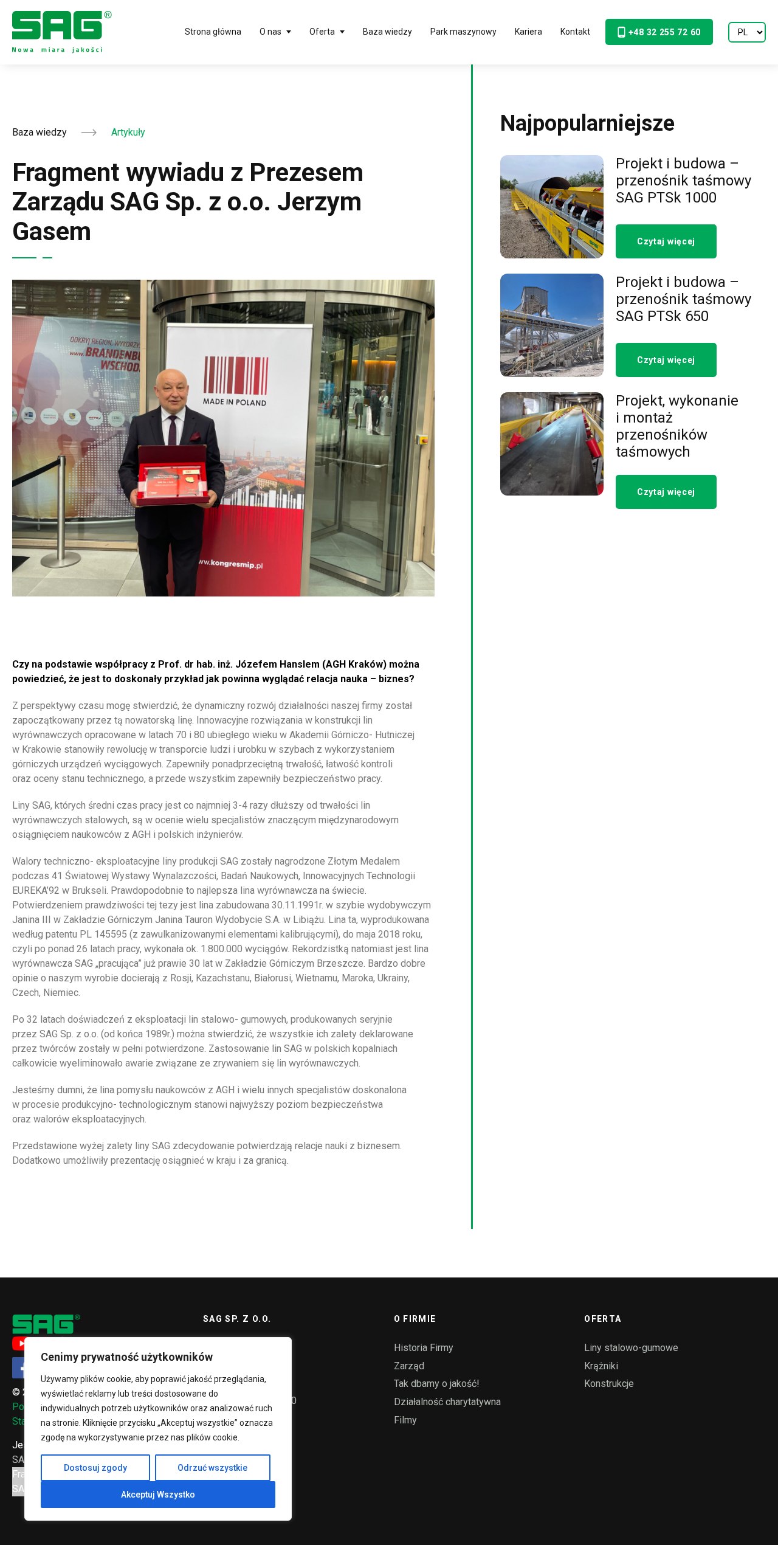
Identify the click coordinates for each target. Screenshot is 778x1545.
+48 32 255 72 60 (664, 32)
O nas (270, 31)
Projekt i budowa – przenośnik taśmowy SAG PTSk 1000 (683, 180)
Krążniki (601, 1366)
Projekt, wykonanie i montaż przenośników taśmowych (677, 426)
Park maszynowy (463, 31)
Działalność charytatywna (447, 1402)
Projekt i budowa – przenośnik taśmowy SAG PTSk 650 (683, 299)
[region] (158, 1429)
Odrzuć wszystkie (212, 1468)
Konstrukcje (609, 1383)
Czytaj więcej (666, 241)
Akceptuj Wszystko (158, 1494)
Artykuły (128, 132)
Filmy (405, 1420)
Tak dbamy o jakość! (437, 1383)
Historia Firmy (423, 1347)
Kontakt (575, 31)
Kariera (528, 31)
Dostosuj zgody (95, 1468)
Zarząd (409, 1366)
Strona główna (213, 31)
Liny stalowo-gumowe (631, 1347)
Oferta (322, 31)
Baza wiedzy (387, 31)
